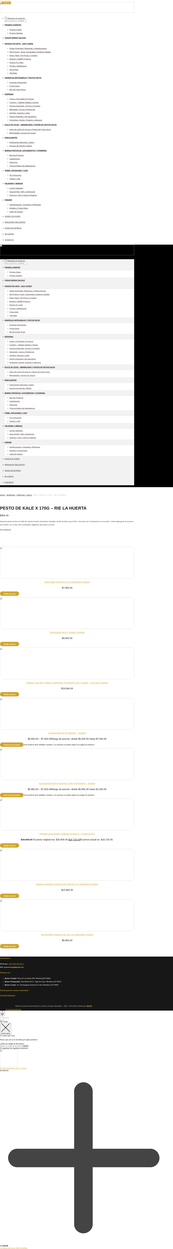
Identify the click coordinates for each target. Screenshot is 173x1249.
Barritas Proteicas (16, 155)
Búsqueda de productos (16, 18)
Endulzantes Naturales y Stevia (21, 142)
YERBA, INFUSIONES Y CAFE (16, 170)
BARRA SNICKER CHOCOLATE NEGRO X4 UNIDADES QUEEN (67, 884)
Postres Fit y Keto (16, 62)
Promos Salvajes (16, 33)
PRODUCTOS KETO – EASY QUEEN (19, 44)
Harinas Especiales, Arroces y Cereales (24, 106)
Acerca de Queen (12, 216)
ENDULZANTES (11, 137)
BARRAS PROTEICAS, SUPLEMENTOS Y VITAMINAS (26, 150)
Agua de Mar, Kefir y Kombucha (22, 191)
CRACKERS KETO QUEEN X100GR (67, 632)
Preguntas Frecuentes (15, 222)
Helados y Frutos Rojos (18, 208)
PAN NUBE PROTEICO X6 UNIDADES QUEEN (67, 582)
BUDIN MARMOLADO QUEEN (13, 1068)
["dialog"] (86, 1134)
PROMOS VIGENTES (13, 25)
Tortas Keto (13, 69)
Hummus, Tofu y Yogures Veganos (23, 195)
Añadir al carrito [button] (10, 594)
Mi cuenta (9, 234)
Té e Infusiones (15, 175)
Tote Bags (13, 73)
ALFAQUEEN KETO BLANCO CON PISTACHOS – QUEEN (67, 783)
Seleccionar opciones (12, 745)
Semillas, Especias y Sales (19, 113)
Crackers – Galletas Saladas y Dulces (24, 102)
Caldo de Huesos (16, 211)
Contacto (9, 240)
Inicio (2, 495)
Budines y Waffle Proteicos (20, 59)
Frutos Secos (14, 86)
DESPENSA (9, 94)
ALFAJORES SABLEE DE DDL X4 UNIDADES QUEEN (67, 935)
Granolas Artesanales (18, 82)
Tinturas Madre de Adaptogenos (22, 166)
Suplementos (14, 159)
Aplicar (25, 1046)
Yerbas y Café (14, 179)
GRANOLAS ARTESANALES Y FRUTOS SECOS (23, 78)
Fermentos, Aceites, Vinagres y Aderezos (25, 120)
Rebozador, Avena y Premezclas (22, 109)
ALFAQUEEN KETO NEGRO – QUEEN (67, 733)
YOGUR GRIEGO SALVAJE (15, 38)
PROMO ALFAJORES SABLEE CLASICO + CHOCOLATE (67, 834)
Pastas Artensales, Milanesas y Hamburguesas (28, 48)
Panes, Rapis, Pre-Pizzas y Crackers (23, 55)
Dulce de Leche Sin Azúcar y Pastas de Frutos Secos (30, 129)
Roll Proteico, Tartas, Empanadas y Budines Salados (30, 52)
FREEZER (8, 200)
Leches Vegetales (16, 188)
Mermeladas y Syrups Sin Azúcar (22, 133)
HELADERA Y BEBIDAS (14, 183)
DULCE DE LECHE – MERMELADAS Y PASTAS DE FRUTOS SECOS (31, 125)
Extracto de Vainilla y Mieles (20, 146)
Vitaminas (13, 162)
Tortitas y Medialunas (18, 66)
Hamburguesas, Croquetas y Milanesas (25, 204)
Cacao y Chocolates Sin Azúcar (21, 99)
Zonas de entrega (13, 228)
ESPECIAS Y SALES (24, 495)
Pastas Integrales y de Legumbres (22, 116)
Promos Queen (15, 29)
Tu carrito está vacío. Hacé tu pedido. (14, 1248)
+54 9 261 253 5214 (16, 964)
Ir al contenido (5, 1)
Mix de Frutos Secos (17, 89)
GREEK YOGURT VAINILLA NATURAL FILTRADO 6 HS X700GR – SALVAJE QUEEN (67, 683)
